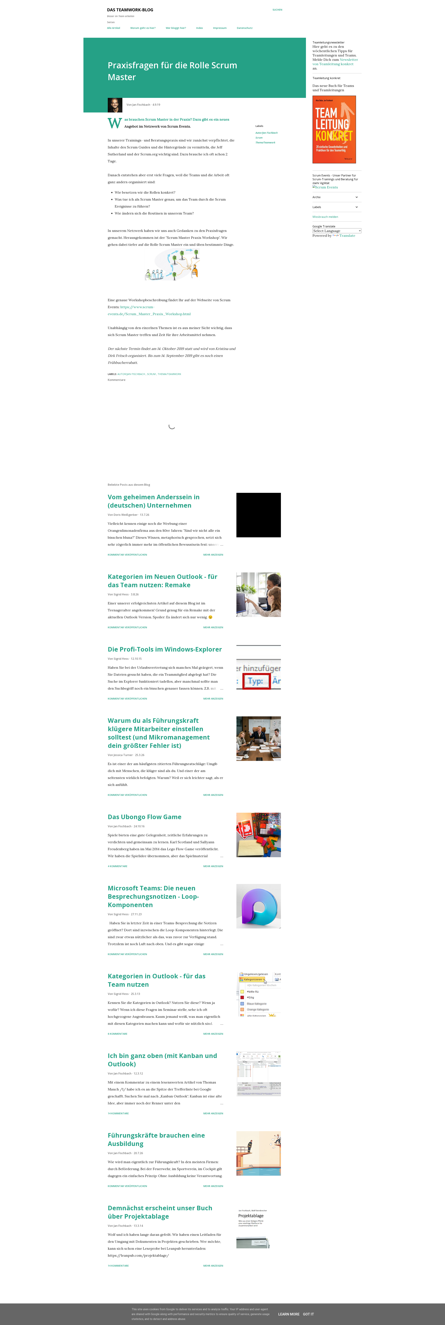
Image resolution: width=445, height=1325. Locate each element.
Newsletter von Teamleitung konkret (335, 61)
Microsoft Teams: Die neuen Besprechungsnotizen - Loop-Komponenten (153, 896)
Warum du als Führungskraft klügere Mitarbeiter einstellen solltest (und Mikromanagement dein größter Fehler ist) (159, 733)
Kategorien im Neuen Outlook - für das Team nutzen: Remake (162, 580)
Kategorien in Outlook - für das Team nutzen (156, 980)
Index (199, 28)
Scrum (259, 137)
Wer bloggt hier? (176, 28)
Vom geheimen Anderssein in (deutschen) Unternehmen (154, 501)
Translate (347, 235)
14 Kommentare (118, 1113)
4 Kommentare (117, 866)
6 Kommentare (117, 1033)
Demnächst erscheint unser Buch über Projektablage (160, 1212)
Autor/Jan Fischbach (267, 132)
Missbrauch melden (325, 217)
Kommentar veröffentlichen (127, 554)
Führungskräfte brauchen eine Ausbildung (156, 1139)
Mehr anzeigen (213, 554)
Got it (308, 1314)
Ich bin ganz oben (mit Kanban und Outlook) (162, 1059)
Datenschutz (245, 28)
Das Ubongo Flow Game (144, 817)
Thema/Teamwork (265, 142)
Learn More (289, 1314)
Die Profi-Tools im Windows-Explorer (165, 649)
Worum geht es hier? (143, 28)
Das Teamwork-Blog (130, 10)
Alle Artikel (113, 28)
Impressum (220, 28)
